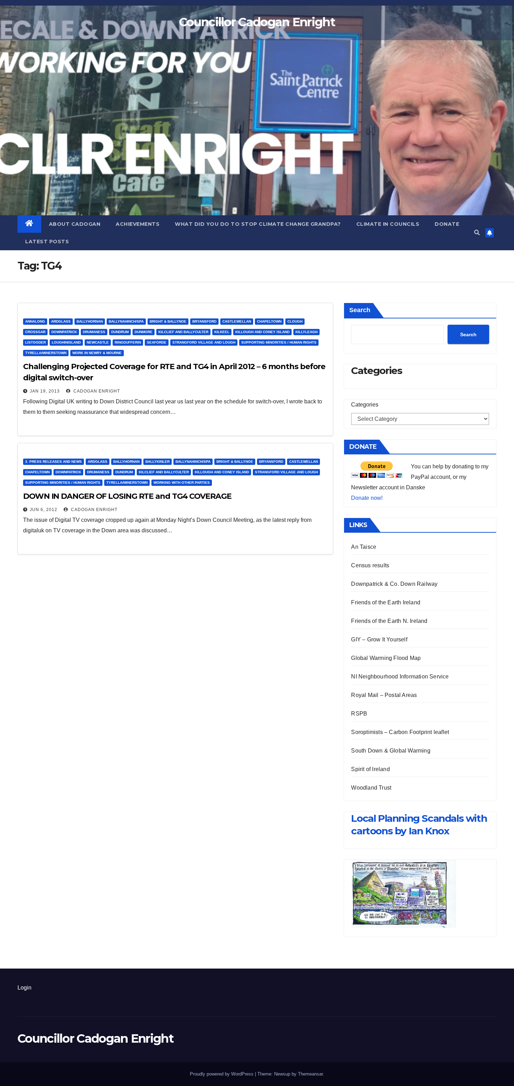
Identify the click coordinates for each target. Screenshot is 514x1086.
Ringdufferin (128, 342)
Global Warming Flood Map (386, 658)
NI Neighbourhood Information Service (400, 676)
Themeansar (310, 1074)
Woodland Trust (371, 788)
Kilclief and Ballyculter (183, 332)
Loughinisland (66, 342)
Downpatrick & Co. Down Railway (394, 584)
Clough (294, 321)
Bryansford (204, 321)
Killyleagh (306, 332)
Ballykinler (157, 461)
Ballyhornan (90, 321)
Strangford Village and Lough (203, 342)
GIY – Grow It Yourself (379, 639)
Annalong (35, 321)
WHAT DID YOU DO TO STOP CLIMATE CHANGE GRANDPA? (258, 224)
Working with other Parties (182, 482)
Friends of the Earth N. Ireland (389, 621)
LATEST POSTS (47, 241)
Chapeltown (269, 321)
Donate (447, 224)
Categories (364, 405)
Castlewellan (236, 321)
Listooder (35, 342)
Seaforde (156, 342)
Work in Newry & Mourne (97, 353)
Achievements (137, 224)
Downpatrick (64, 332)
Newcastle (98, 342)
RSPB (359, 714)
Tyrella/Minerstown (45, 353)
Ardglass (61, 321)
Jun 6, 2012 (43, 509)
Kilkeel (221, 332)
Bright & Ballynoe (168, 321)
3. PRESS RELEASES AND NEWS (53, 461)
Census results (370, 565)
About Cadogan (75, 224)
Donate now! (367, 498)
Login (24, 988)
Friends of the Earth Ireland (385, 602)
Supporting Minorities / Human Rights (278, 342)
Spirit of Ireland (370, 769)
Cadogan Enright (96, 391)
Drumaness (94, 332)
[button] (477, 233)
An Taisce (363, 547)
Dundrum (120, 332)
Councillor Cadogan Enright (257, 22)
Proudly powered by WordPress (222, 1074)
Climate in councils (388, 224)
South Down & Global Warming (390, 751)
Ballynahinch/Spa (126, 321)
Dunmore (143, 332)
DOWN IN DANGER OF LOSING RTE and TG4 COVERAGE (127, 496)
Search (359, 310)
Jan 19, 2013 (45, 391)
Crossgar (35, 332)
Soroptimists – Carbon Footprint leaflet (400, 732)
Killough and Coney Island (262, 332)
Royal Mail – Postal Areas (384, 695)
